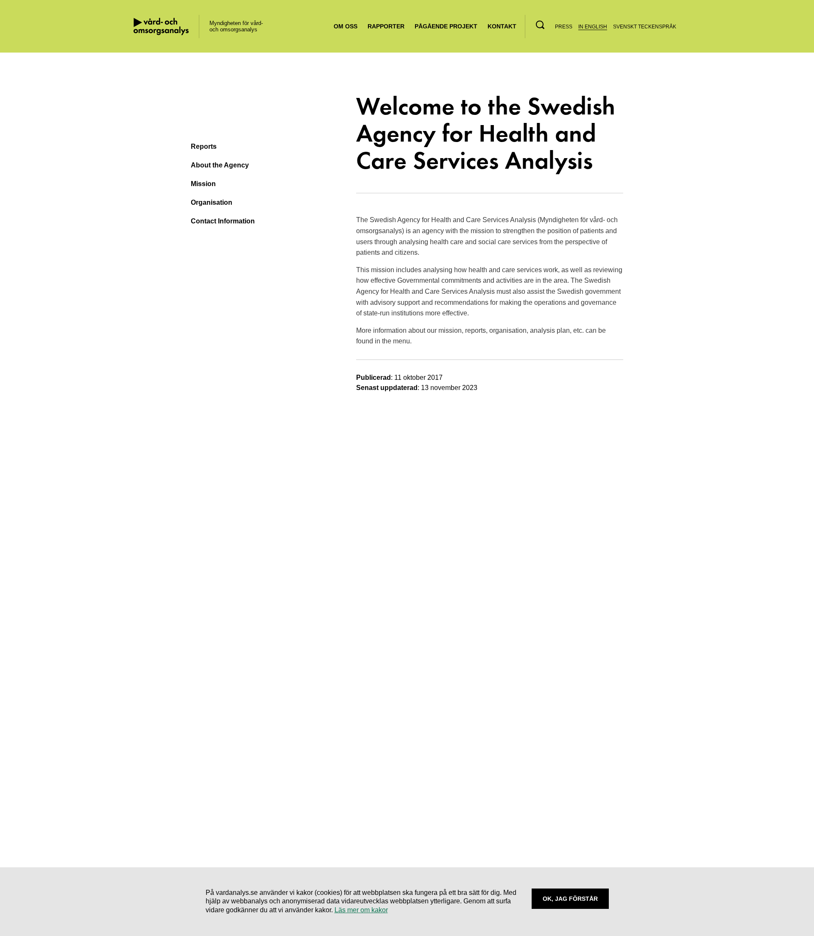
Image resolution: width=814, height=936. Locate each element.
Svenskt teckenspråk (644, 27)
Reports (204, 146)
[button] (540, 24)
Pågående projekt (446, 26)
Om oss (345, 26)
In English (592, 27)
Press (563, 27)
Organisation (211, 202)
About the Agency (220, 165)
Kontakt (502, 26)
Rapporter (386, 26)
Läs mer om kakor (361, 910)
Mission (203, 183)
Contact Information (223, 221)
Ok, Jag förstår (570, 898)
